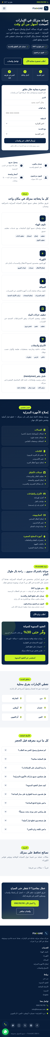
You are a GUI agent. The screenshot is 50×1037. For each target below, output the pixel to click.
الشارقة (15, 698)
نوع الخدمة (42, 129)
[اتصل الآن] (5, 1024)
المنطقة (43, 118)
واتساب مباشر (25, 911)
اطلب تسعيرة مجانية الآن (35, 61)
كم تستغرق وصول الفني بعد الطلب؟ (32, 750)
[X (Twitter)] (25, 1025)
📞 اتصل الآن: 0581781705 (25, 903)
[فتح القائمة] (4, 8)
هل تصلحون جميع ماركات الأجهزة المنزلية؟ (29, 777)
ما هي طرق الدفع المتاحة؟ (36, 803)
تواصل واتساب (12, 61)
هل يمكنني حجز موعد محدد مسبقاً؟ (32, 812)
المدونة (45, 991)
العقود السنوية (43, 983)
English (45, 995)
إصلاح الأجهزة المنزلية (41, 964)
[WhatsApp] (13, 1025)
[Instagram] (31, 1025)
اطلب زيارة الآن (39, 614)
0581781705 (41, 2)
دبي (41, 698)
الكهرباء (45, 956)
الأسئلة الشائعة (43, 987)
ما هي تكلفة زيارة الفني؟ (36, 829)
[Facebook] (37, 1025)
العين (40, 717)
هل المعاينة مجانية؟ (38, 759)
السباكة (45, 960)
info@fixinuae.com (38, 1009)
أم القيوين (14, 717)
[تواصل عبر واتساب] (5, 1031)
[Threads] (19, 1025)
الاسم (44, 97)
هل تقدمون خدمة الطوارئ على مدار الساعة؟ (28, 794)
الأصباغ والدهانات (42, 968)
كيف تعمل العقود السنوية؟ (36, 785)
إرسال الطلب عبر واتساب (25, 141)
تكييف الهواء (44, 952)
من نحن (45, 978)
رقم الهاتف (42, 108)
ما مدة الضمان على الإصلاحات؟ (34, 768)
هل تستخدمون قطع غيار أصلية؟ (34, 821)
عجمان (39, 708)
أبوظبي (15, 708)
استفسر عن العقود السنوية (25, 658)
